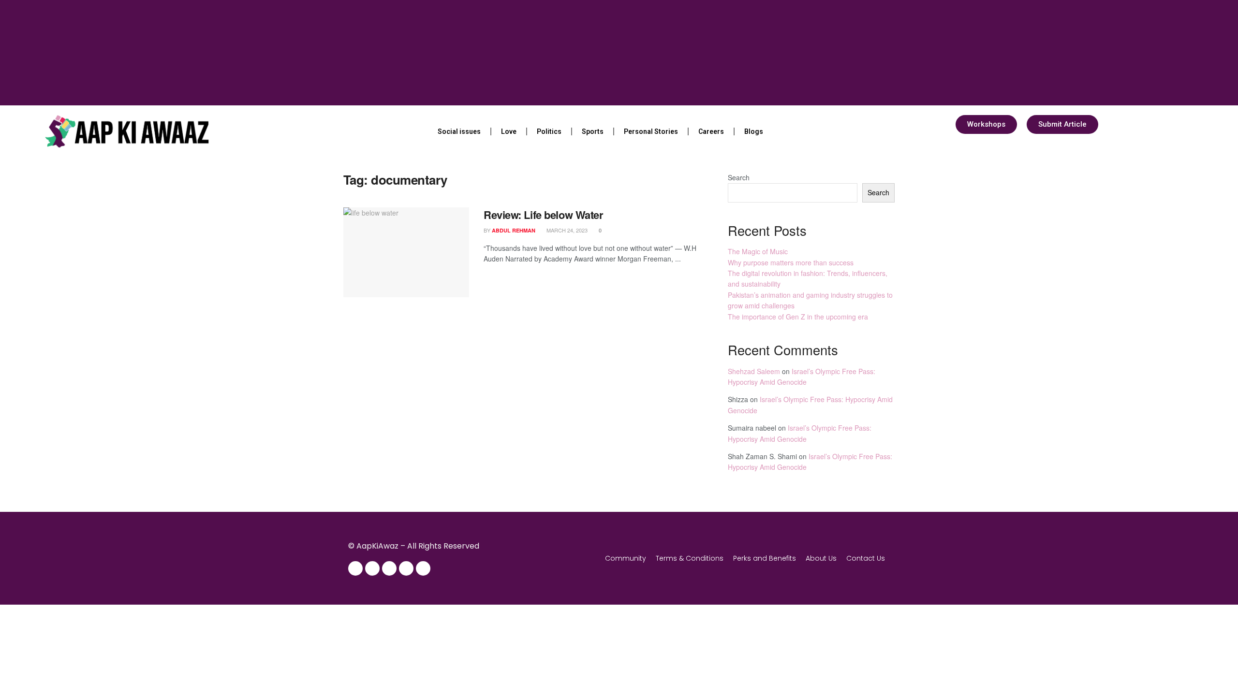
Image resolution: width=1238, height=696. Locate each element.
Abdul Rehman (513, 230)
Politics (549, 131)
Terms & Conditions (689, 558)
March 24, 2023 (566, 230)
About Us (821, 558)
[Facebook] (355, 568)
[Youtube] (406, 568)
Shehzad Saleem (754, 371)
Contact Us (865, 558)
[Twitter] (389, 568)
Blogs (753, 131)
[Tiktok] (423, 568)
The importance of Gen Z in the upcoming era (798, 316)
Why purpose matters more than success (791, 262)
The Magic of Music (758, 251)
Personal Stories (651, 131)
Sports (593, 131)
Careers (711, 131)
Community (625, 558)
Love (508, 131)
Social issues (459, 131)
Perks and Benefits (764, 558)
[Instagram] (372, 568)
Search (739, 177)
